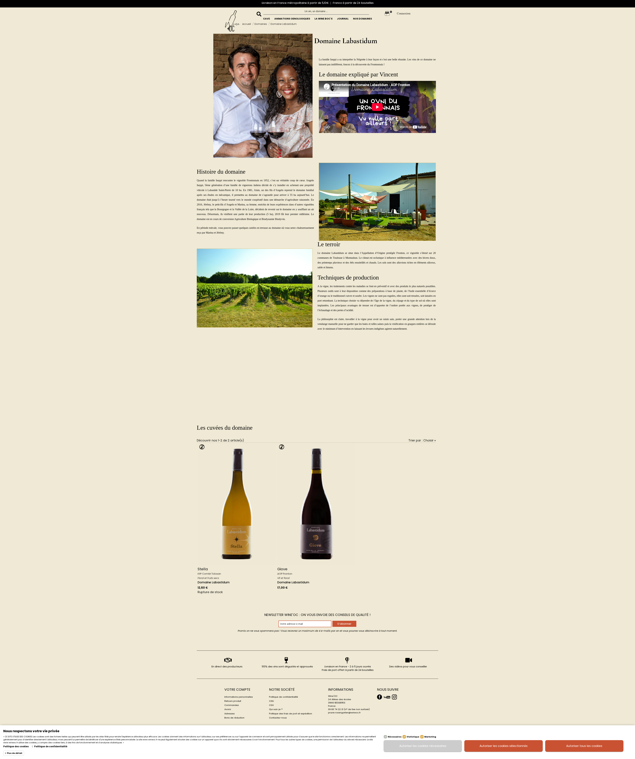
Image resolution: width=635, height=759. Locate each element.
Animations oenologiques (292, 18)
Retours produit (232, 701)
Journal (343, 18)
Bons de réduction (234, 718)
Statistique (413, 736)
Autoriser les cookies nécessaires (422, 746)
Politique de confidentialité (283, 697)
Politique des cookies (16, 746)
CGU (271, 701)
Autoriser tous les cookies (584, 746)
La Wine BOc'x (324, 18)
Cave (266, 18)
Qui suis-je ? (276, 709)
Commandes (231, 705)
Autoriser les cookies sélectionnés (504, 746)
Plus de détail (14, 753)
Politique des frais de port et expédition (290, 714)
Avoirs (227, 709)
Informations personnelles (238, 697)
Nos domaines (362, 18)
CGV (271, 705)
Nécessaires (395, 736)
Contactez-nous (278, 718)
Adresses (229, 714)
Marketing (430, 736)
